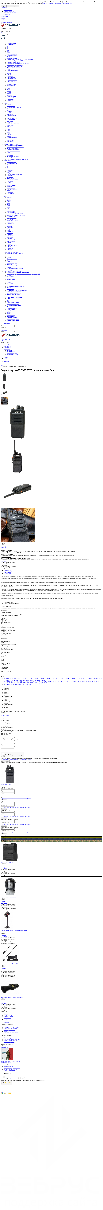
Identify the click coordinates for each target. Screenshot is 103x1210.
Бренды (6, 1031)
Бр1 (8, 46)
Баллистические (11, 315)
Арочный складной (12, 263)
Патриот (9, 134)
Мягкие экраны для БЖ (13, 156)
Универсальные (11, 279)
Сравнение (9, 22)
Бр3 (8, 48)
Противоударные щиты (13, 302)
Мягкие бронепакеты (12, 148)
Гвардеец (9, 93)
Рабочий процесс (8, 10)
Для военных (10, 117)
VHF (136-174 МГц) (12, 218)
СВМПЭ (9, 152)
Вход (2, 32)
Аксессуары (10, 175)
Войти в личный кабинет (7, 341)
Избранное (3, 22)
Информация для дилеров (10, 1028)
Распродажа (7, 323)
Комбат (8, 204)
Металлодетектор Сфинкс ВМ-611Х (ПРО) (12, 997)
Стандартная (10, 121)
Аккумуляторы (10, 223)
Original (9, 310)
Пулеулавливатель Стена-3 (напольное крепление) (14, 930)
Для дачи (9, 246)
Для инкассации (11, 77)
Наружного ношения (12, 55)
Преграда (9, 267)
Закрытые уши (10, 141)
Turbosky (9, 200)
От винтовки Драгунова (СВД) (15, 65)
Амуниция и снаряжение (10, 295)
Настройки (3, 6)
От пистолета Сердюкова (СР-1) (15, 61)
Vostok (8, 205)
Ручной (8, 260)
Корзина (4, 330)
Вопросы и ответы (8, 1016)
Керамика (9, 71)
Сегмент (9, 91)
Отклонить (9, 6)
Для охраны (10, 76)
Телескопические (11, 188)
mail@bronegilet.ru (5, 1047)
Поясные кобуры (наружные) (14, 174)
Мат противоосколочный (13, 294)
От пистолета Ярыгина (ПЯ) (14, 62)
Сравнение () (7, 346)
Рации (5, 196)
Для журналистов (11, 78)
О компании (4, 7)
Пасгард (9, 182)
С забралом (9, 122)
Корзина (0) (7, 344)
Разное (8, 230)
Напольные (10, 170)
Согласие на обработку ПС (10, 1040)
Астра (8, 207)
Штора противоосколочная (14, 293)
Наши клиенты (7, 14)
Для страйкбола (11, 241)
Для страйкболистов (12, 118)
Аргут (8, 203)
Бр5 (8, 51)
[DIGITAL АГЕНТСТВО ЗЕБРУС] (51, 1208)
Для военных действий (13, 82)
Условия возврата (8, 1038)
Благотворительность (9, 1030)
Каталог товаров (5, 34)
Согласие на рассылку (9, 1042)
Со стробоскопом (11, 194)
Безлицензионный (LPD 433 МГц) (15, 214)
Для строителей (11, 239)
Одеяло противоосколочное (14, 291)
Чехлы (8, 86)
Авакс (8, 130)
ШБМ (8, 133)
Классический (10, 97)
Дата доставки (7, 573)
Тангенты (9, 226)
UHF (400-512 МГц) (12, 216)
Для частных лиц (11, 81)
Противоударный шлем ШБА (8, 897)
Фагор (8, 89)
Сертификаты (4, 16)
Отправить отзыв (5, 761)
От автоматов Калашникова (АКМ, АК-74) (18, 63)
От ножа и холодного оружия (14, 66)
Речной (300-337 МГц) (12, 220)
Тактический (10, 102)
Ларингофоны (10, 227)
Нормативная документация (11, 1032)
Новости (6, 1014)
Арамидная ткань (11, 153)
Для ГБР (9, 74)
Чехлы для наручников (12, 179)
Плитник (9, 92)
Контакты (3, 20)
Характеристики (8, 570)
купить (4, 901)
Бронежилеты (7, 41)
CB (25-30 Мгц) (11, 219)
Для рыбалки (10, 237)
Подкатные (9, 257)
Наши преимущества (9, 11)
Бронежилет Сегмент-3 (7, 862)
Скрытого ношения (12, 54)
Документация (8, 572)
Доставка (3, 18)
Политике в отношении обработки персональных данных (57, 3)
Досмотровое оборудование (11, 252)
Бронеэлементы (11, 85)
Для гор (9, 242)
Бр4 (8, 50)
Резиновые (9, 186)
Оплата (2, 19)
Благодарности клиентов (10, 12)
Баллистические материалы (11, 144)
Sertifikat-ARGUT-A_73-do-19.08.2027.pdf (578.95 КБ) (17, 684)
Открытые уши (10, 138)
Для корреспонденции (12, 285)
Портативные (10, 209)
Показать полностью (6, 612)
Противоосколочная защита (11, 142)
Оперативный (10, 99)
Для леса (9, 244)
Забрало (9, 126)
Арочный (9, 261)
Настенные (9, 171)
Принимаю (16, 6)
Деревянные (10, 192)
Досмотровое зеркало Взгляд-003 (9, 963)
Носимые (9, 275)
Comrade (9, 201)
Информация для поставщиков (11, 1027)
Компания (9, 350)
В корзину (3, 546)
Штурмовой (10, 100)
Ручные (9, 256)
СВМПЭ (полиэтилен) (12, 70)
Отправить (3, 799)
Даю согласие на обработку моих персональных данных (16, 759)
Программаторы (11, 229)
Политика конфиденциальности (12, 1039)
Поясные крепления (12, 189)
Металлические (11, 178)
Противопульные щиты (13, 304)
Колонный (9, 264)
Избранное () (7, 347)
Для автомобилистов (12, 245)
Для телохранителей (12, 80)
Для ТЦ (9, 250)
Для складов (10, 248)
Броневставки (10, 183)
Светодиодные (10, 193)
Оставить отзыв (5, 715)
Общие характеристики (9, 615)
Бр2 (8, 47)
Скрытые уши (10, 140)
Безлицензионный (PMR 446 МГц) (16, 215)
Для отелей (9, 249)
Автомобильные (11, 211)
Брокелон (9, 95)
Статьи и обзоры (8, 1015)
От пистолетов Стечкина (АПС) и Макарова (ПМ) (20, 59)
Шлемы (6, 103)
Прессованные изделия (13, 149)
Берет (8, 132)
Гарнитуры (9, 224)
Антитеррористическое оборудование (13, 271)
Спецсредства (7, 160)
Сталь (8, 69)
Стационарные (10, 276)
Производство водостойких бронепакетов (17, 159)
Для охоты (9, 238)
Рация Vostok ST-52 (6, 784)
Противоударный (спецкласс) (14, 107)
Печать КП (3, 547)
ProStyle (9, 312)
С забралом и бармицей (13, 123)
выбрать (4, 866)
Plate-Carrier (10, 56)
